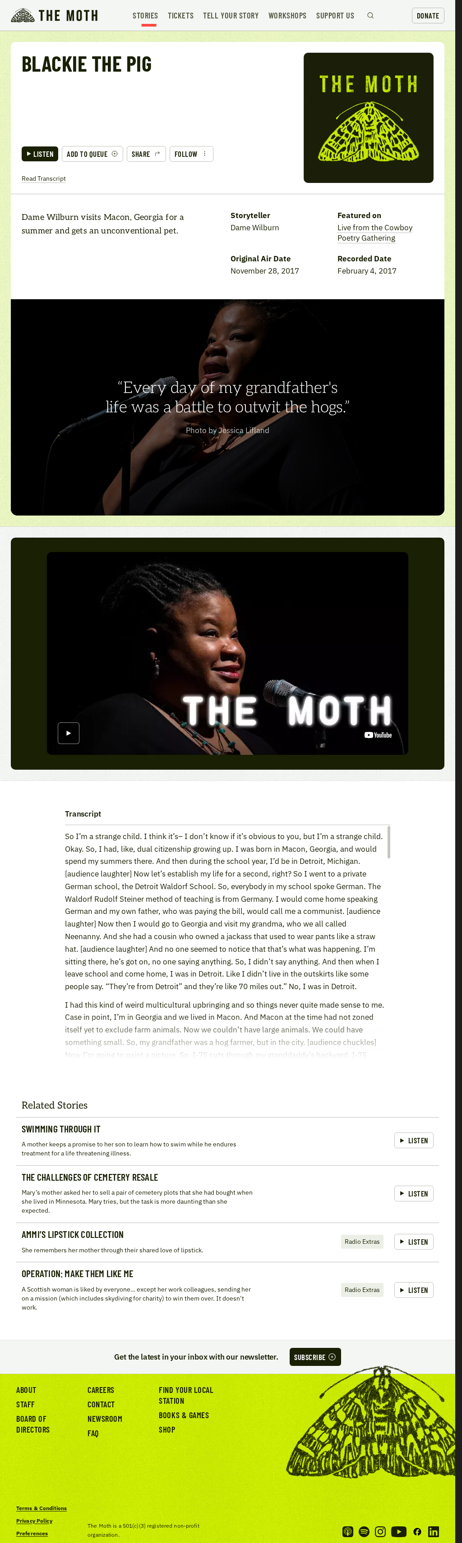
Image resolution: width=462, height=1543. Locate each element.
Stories (145, 15)
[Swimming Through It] (227, 1141)
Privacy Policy (34, 1520)
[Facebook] (417, 1531)
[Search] (370, 15)
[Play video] (68, 733)
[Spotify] (364, 1531)
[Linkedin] (433, 1531)
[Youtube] (399, 1531)
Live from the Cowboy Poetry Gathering (374, 233)
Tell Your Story (231, 15)
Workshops (287, 15)
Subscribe (310, 1356)
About (26, 1390)
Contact (101, 1404)
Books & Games (184, 1415)
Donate (428, 15)
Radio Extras (362, 1241)
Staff (25, 1404)
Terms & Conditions (41, 1508)
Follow (186, 153)
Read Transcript (44, 178)
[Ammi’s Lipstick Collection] (227, 1242)
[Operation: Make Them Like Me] (227, 1290)
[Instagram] (380, 1531)
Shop (167, 1429)
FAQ (93, 1433)
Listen (43, 153)
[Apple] (347, 1531)
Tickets (181, 15)
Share (141, 153)
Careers (101, 1390)
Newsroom (105, 1419)
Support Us (335, 15)
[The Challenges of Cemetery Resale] (227, 1194)
